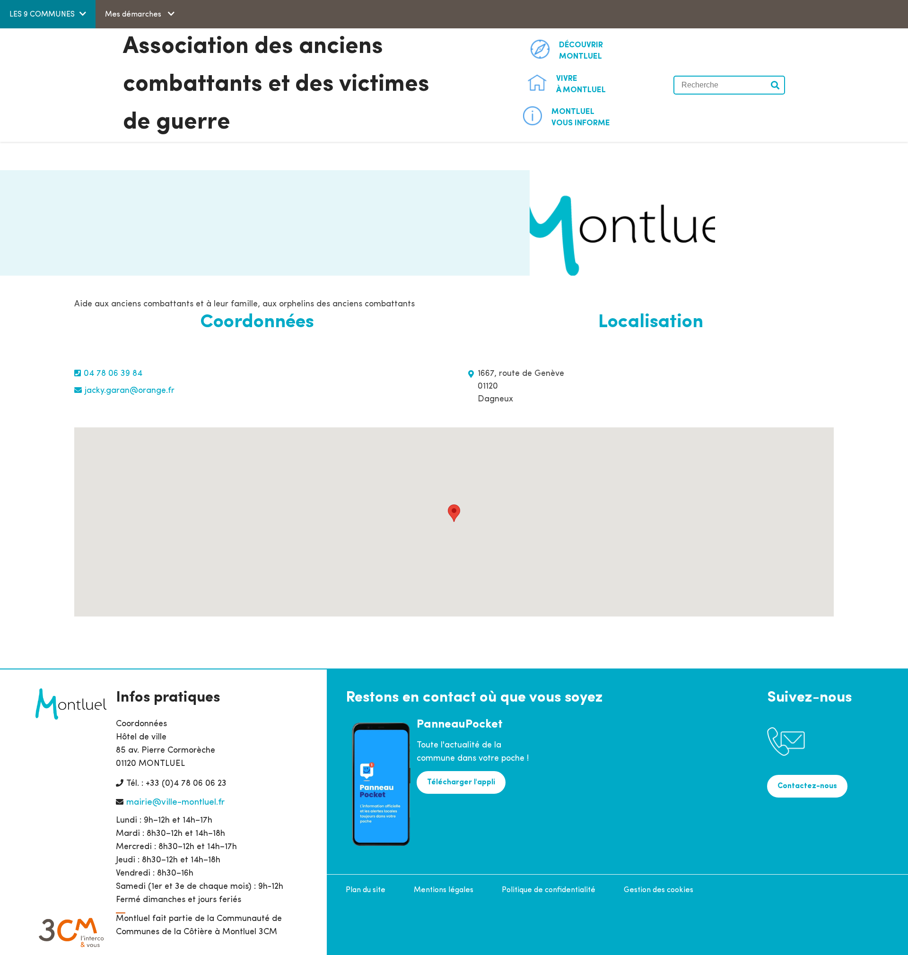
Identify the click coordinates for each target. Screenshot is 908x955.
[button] (454, 513)
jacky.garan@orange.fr (130, 391)
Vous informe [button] (580, 117)
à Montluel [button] (581, 84)
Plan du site (365, 890)
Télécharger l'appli (461, 782)
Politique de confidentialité (548, 890)
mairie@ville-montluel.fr (175, 802)
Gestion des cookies (658, 890)
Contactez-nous (807, 786)
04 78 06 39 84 (113, 374)
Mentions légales (443, 890)
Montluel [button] (581, 51)
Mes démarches (134, 14)
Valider (775, 85)
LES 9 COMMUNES (42, 14)
